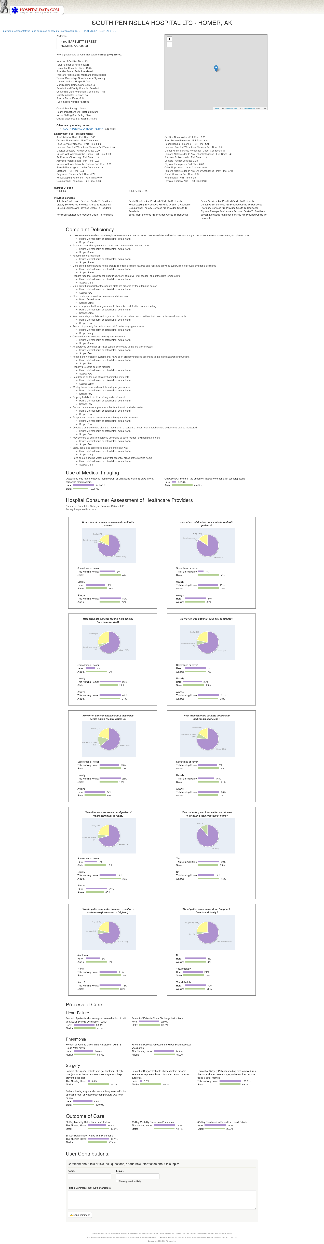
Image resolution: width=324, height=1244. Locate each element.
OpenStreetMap (249, 108)
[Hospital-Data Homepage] (162, 8)
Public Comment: (90, 1187)
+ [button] (169, 39)
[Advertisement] (16, 93)
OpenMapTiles (231, 108)
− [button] (169, 44)
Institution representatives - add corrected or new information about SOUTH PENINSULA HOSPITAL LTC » (59, 31)
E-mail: (120, 1171)
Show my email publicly (130, 1181)
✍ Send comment (80, 1215)
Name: (71, 1171)
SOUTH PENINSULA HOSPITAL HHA (83, 128)
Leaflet (216, 108)
